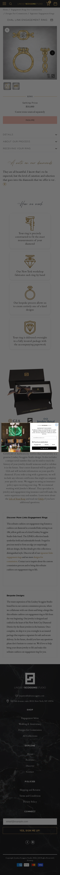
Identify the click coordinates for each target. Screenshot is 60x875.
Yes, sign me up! (44, 448)
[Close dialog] (56, 424)
